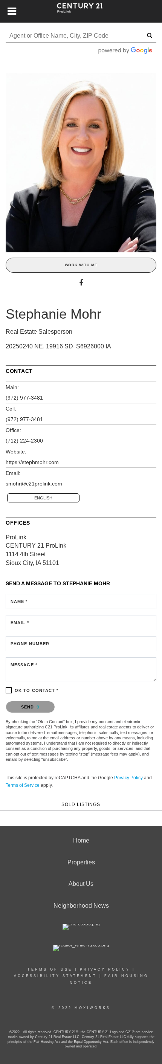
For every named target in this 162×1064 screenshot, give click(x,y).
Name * (19, 601)
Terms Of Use (50, 969)
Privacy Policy (128, 777)
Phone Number (30, 643)
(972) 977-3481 (24, 398)
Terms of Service (23, 785)
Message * (24, 665)
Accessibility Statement (55, 976)
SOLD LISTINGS (80, 804)
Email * (20, 622)
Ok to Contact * (37, 690)
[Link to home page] (81, 11)
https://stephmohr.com (32, 462)
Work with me (81, 265)
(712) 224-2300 (24, 441)
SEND (28, 707)
